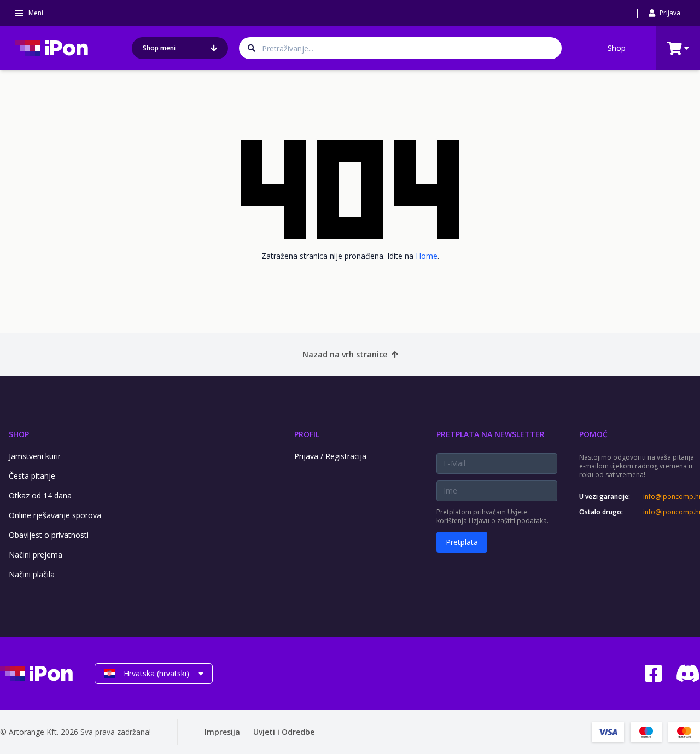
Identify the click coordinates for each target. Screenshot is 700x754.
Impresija (222, 732)
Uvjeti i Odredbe (283, 732)
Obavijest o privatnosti (49, 535)
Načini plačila (32, 574)
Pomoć (593, 434)
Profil (306, 434)
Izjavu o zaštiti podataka (509, 520)
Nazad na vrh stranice (344, 354)
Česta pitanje (32, 476)
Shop (617, 48)
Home (427, 256)
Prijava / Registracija (330, 456)
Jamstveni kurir (35, 456)
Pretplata (462, 542)
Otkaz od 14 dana (40, 495)
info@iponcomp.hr (671, 496)
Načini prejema (35, 554)
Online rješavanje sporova (55, 515)
